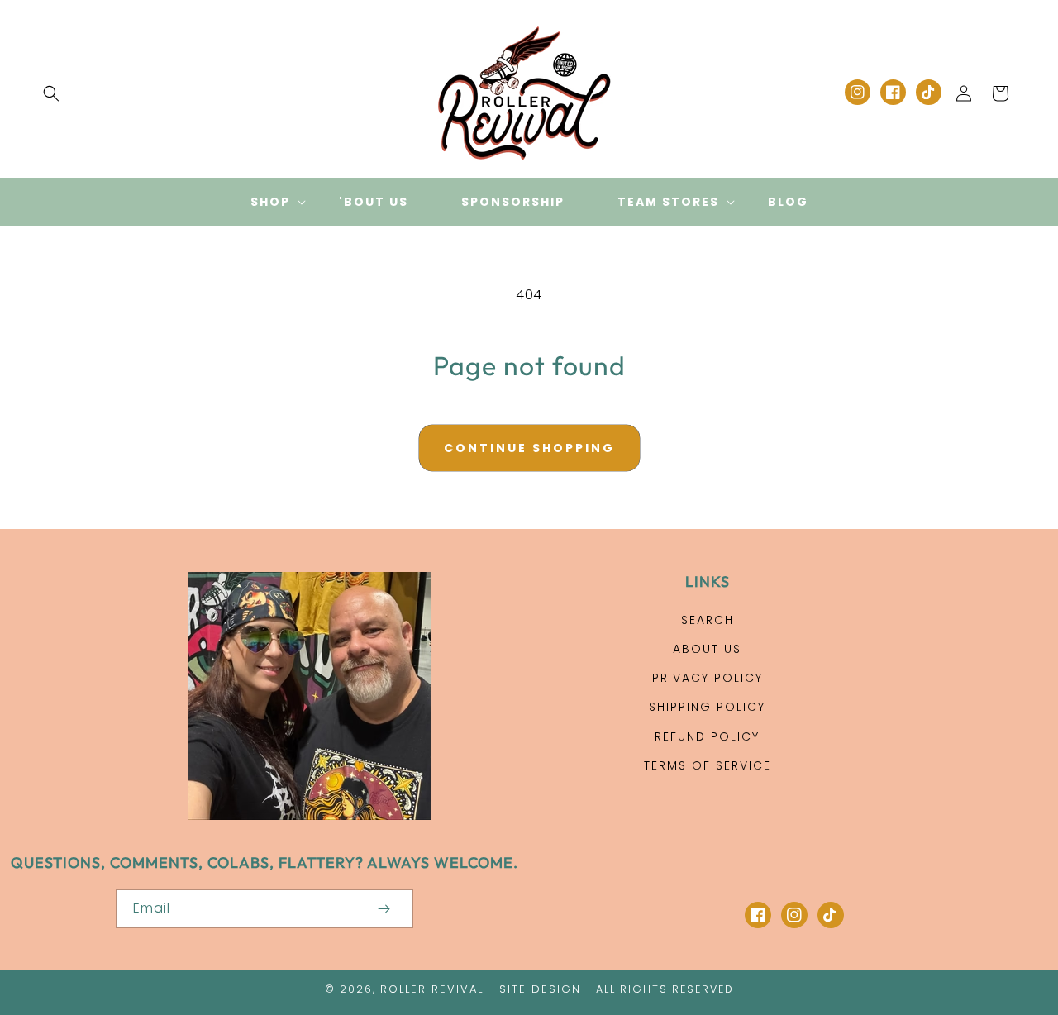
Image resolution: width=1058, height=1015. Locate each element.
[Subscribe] (383, 908)
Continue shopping (529, 448)
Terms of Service (707, 765)
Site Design (540, 989)
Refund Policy (707, 736)
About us (707, 649)
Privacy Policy (707, 678)
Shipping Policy (707, 706)
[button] (51, 93)
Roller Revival (432, 989)
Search (707, 620)
